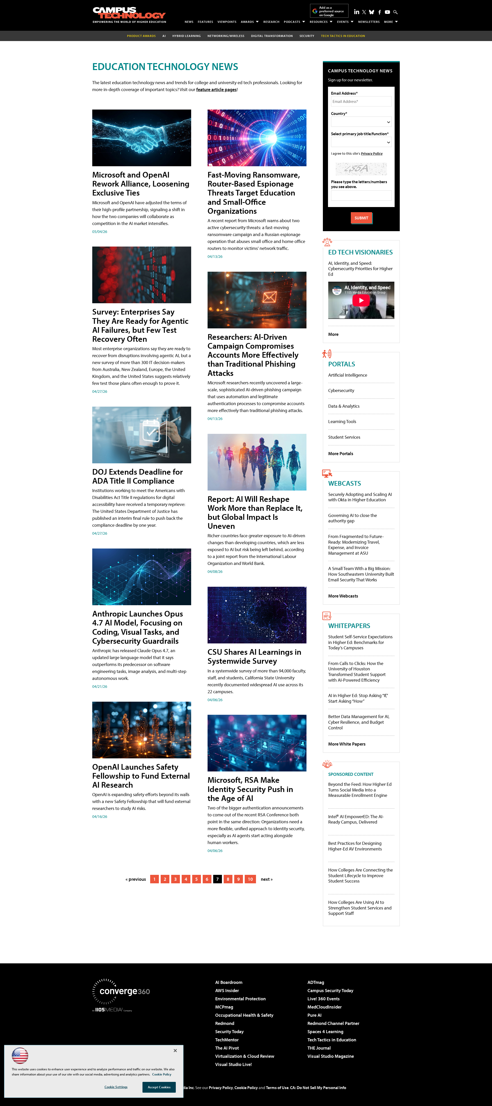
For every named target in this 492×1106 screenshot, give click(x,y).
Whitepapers (349, 625)
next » (267, 879)
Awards (247, 22)
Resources (319, 22)
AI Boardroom (228, 982)
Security (307, 36)
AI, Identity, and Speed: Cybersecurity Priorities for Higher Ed (360, 268)
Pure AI (315, 1015)
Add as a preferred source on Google (331, 11)
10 (250, 879)
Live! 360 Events (324, 999)
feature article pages (216, 89)
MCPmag (224, 1007)
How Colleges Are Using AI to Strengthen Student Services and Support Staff (360, 907)
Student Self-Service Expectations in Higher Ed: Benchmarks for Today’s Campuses (360, 642)
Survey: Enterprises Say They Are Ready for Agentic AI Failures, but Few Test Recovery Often (140, 325)
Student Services (344, 437)
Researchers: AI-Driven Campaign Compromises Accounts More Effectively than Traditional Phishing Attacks (253, 354)
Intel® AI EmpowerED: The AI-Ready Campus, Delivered (356, 819)
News (189, 22)
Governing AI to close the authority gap (352, 518)
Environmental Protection (240, 999)
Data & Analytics (344, 406)
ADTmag (316, 982)
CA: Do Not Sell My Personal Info (318, 1087)
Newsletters (369, 22)
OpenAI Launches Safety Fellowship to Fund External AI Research (141, 775)
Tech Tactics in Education (332, 1040)
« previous (136, 879)
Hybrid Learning (186, 36)
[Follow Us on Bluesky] (371, 12)
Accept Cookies (159, 1087)
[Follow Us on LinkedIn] (356, 11)
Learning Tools (342, 421)
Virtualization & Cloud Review (244, 1056)
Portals (341, 363)
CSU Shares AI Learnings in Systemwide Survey (254, 656)
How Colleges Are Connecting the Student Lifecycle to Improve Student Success (360, 875)
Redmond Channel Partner (333, 1023)
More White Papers (347, 744)
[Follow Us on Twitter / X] (364, 12)
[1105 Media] (123, 1038)
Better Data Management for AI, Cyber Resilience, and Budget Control (358, 721)
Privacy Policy (372, 153)
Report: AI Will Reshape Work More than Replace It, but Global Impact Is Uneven (255, 512)
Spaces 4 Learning (325, 1031)
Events (343, 22)
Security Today (229, 1031)
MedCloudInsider (325, 1007)
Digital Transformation (272, 36)
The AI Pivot (227, 1048)
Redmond (224, 1023)
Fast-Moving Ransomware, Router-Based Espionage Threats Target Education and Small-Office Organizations (254, 192)
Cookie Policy (246, 1087)
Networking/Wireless (226, 36)
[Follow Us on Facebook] (379, 12)
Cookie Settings (116, 1087)
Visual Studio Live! (233, 1064)
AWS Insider (227, 990)
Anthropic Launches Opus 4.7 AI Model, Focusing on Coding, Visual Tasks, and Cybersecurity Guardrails (137, 627)
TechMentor (227, 1040)
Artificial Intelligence (347, 375)
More (388, 22)
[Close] (175, 1050)
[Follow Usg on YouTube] (387, 12)
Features (205, 22)
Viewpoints (227, 22)
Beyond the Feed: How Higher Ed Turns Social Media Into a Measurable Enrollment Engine (360, 789)
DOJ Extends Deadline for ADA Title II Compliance (137, 476)
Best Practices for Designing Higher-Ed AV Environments (355, 845)
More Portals (340, 453)
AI (164, 36)
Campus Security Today (330, 990)
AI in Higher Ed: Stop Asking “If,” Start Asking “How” (357, 698)
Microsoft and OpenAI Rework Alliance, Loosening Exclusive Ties (140, 183)
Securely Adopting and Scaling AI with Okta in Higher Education (360, 497)
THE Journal (319, 1048)
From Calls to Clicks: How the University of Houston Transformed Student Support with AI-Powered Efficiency (357, 671)
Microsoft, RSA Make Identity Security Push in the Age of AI (250, 789)
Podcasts (292, 22)
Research (271, 22)
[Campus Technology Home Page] (129, 15)
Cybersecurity (341, 390)
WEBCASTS (344, 482)
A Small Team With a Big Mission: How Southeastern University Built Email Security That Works (361, 573)
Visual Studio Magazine (331, 1056)
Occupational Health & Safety (244, 1015)
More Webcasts (343, 596)
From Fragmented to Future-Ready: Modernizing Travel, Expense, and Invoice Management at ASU (356, 544)
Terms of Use (277, 1087)
